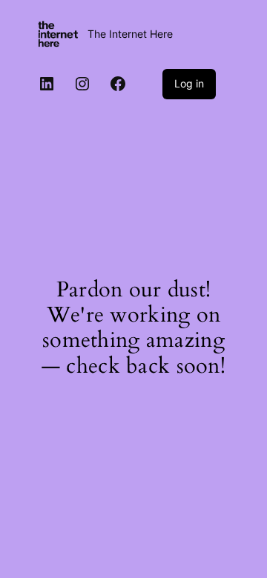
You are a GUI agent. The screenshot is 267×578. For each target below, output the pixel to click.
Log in (189, 83)
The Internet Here (130, 33)
